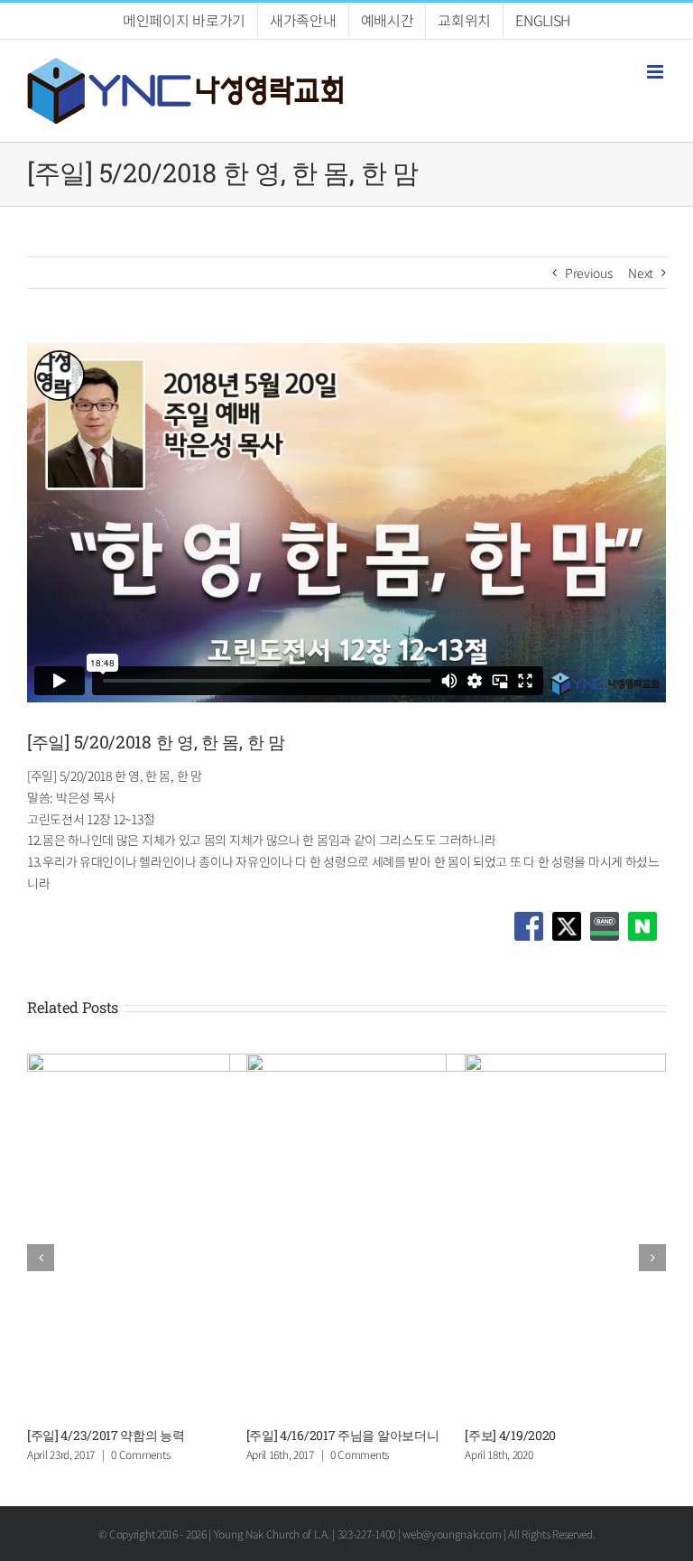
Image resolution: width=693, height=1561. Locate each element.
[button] (40, 1257)
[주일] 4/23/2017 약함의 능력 (544, 1435)
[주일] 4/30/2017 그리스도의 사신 (337, 1435)
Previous (589, 273)
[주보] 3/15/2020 (72, 1435)
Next (640, 273)
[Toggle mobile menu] (656, 71)
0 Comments (359, 1454)
